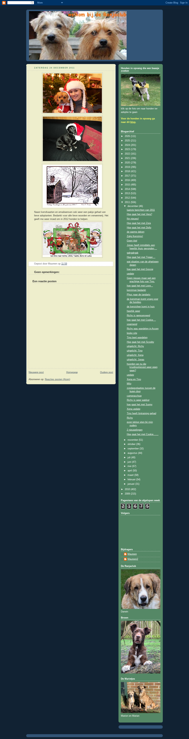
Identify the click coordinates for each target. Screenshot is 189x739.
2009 (128, 493)
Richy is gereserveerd (138, 315)
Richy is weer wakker (138, 400)
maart (131, 475)
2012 (128, 198)
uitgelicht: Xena (135, 355)
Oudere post (106, 372)
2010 (128, 489)
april (130, 470)
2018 (128, 171)
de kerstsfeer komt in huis (141, 306)
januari (131, 484)
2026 (128, 136)
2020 (128, 162)
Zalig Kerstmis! (135, 236)
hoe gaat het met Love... (140, 285)
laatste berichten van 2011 (141, 210)
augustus (133, 453)
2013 (128, 193)
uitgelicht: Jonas (135, 359)
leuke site (132, 333)
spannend (132, 324)
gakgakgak (132, 253)
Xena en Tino (134, 379)
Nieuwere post (36, 372)
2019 (128, 167)
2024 (128, 145)
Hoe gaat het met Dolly (139, 227)
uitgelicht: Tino (134, 350)
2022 (128, 154)
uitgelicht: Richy (135, 346)
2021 (128, 158)
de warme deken (135, 232)
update (130, 273)
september (134, 448)
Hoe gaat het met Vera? (139, 214)
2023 (128, 149)
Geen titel (132, 240)
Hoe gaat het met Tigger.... (141, 257)
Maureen (132, 554)
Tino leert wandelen (137, 337)
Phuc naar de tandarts (138, 294)
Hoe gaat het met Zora (139, 223)
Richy (130, 418)
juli (129, 457)
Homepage (72, 372)
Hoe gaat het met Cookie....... (143, 434)
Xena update (133, 409)
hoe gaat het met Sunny (139, 404)
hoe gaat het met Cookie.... (141, 320)
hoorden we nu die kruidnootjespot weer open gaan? (142, 367)
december (133, 206)
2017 (128, 176)
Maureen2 (133, 559)
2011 (128, 202)
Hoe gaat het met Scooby (140, 342)
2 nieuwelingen (134, 430)
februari (132, 479)
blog (132, 122)
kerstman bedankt (136, 290)
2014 (128, 189)
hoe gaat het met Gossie (140, 269)
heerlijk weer (133, 311)
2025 (128, 140)
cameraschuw (134, 396)
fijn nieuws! (133, 218)
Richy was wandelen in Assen (143, 328)
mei (130, 466)
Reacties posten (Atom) (57, 379)
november (133, 440)
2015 (128, 184)
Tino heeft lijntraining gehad (141, 413)
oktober (132, 444)
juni (130, 462)
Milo (129, 383)
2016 (128, 180)
